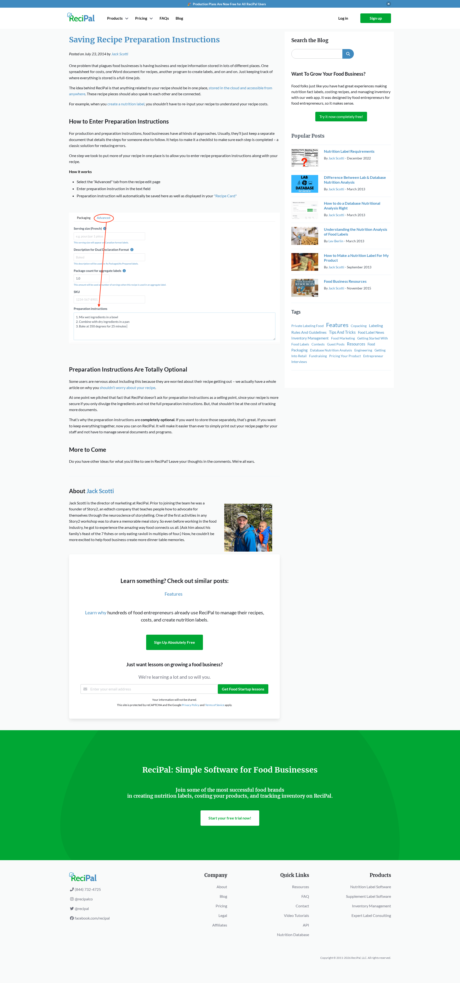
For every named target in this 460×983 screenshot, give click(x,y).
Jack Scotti (119, 53)
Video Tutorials (296, 915)
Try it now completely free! (341, 116)
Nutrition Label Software (370, 886)
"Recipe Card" (225, 195)
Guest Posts (336, 344)
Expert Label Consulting (371, 915)
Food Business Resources (345, 281)
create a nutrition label (125, 104)
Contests (318, 344)
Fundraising (318, 356)
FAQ (305, 896)
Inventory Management (310, 338)
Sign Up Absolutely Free (174, 642)
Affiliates (219, 925)
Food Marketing (343, 338)
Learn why (95, 612)
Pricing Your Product (345, 356)
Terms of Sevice (214, 705)
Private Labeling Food (307, 326)
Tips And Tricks (342, 332)
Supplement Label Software (368, 896)
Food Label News (371, 332)
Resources (356, 343)
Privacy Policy (190, 705)
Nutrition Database (293, 934)
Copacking (359, 326)
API (306, 925)
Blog (179, 18)
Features (174, 594)
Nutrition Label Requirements (349, 151)
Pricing (221, 906)
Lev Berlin (335, 241)
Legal (222, 915)
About (222, 886)
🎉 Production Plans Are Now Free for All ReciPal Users (226, 4)
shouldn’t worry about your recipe (127, 387)
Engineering (363, 350)
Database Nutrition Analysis (331, 350)
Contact (302, 906)
